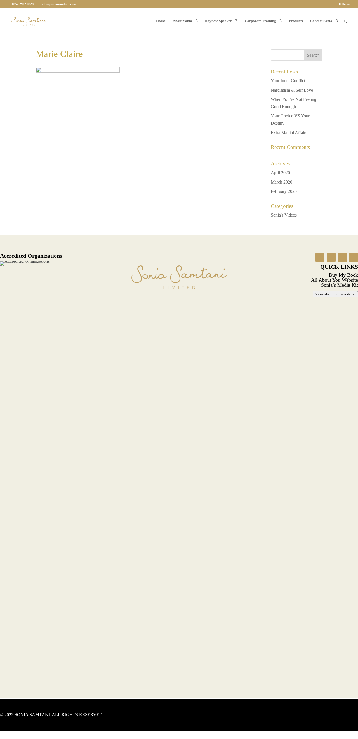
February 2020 (284, 191)
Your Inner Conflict (288, 80)
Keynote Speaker (218, 21)
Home (161, 21)
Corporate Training (260, 21)
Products (296, 21)
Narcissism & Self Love (292, 90)
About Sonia (182, 21)
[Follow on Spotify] (353, 257)
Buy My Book (343, 275)
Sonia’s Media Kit (339, 285)
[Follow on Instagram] (331, 257)
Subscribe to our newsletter (335, 294)
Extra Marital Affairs (289, 132)
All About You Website (334, 280)
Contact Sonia (321, 21)
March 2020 (281, 182)
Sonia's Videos (284, 215)
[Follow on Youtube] (342, 257)
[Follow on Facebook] (319, 257)
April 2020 (280, 172)
